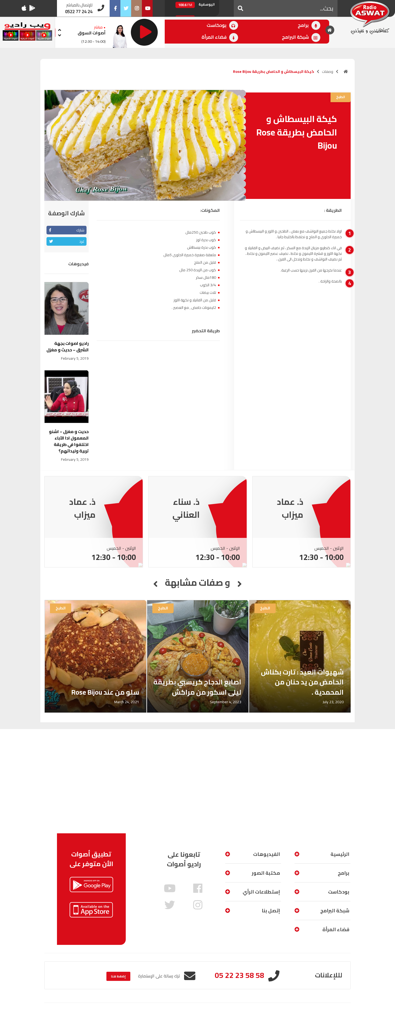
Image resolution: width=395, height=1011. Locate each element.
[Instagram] (136, 8)
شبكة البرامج (296, 37)
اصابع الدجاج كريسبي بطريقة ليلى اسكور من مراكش (197, 687)
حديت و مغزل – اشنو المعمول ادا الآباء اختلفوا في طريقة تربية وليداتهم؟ (69, 441)
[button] (240, 8)
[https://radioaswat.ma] (346, 71)
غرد (81, 241)
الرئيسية (340, 854)
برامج (304, 25)
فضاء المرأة (215, 37)
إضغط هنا (118, 976)
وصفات (327, 71)
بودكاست (217, 25)
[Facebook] (115, 8)
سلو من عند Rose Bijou (105, 692)
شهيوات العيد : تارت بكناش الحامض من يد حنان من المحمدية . (302, 682)
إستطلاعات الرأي (261, 891)
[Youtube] (147, 8)
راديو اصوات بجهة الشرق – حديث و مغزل (67, 346)
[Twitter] (125, 8)
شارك (80, 230)
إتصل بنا (271, 910)
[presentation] (59, 29)
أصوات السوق (92, 33)
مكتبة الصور (266, 873)
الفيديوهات (266, 854)
